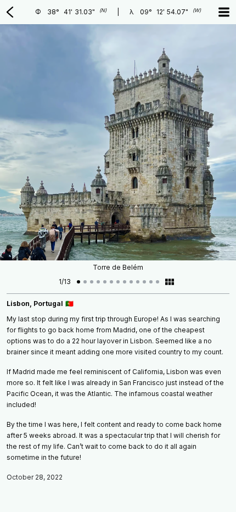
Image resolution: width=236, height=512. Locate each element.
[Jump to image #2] (85, 281)
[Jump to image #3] (91, 281)
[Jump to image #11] (144, 281)
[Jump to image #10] (137, 281)
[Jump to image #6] (111, 281)
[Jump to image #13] (157, 281)
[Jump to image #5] (105, 281)
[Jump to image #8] (124, 281)
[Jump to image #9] (131, 281)
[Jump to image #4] (98, 281)
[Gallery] (169, 281)
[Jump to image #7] (118, 281)
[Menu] (224, 12)
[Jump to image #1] (78, 281)
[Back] (10, 12)
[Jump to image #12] (151, 281)
